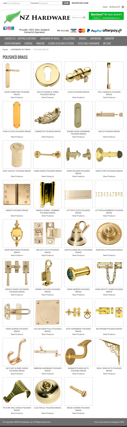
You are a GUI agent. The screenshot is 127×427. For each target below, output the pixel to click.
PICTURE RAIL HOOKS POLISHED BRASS (17, 408)
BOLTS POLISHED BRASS (109, 131)
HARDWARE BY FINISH (20, 49)
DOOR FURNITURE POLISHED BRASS (16, 93)
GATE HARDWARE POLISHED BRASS (78, 330)
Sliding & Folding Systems (61, 43)
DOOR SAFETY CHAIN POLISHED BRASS (109, 290)
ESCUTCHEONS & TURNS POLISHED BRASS (47, 93)
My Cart (107, 43)
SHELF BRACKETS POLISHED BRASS (109, 369)
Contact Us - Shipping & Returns (20, 38)
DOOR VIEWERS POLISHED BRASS (78, 290)
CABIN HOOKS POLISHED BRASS (48, 171)
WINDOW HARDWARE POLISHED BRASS (48, 369)
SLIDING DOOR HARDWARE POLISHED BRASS (78, 132)
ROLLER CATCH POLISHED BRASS (47, 251)
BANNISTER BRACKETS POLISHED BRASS (78, 369)
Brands (83, 38)
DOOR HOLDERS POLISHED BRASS (78, 172)
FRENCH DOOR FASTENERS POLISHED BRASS (17, 290)
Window (40, 43)
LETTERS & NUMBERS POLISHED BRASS (109, 211)
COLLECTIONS (69, 38)
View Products (17, 97)
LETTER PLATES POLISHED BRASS (78, 211)
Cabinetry (109, 38)
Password (35, 3)
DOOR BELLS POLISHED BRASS (109, 250)
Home (5, 49)
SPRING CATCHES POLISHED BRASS (47, 290)
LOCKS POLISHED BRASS (78, 92)
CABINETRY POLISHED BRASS (48, 131)
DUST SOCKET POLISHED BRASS (17, 171)
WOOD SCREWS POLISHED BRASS (78, 408)
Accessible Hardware (88, 43)
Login (5, 3)
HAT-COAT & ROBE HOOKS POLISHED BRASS (17, 369)
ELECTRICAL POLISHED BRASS (47, 407)
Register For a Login (80, 3)
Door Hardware (13, 43)
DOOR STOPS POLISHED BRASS (109, 171)
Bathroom (95, 38)
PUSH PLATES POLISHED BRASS (17, 131)
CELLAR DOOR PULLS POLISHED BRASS (48, 330)
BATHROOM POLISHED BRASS (109, 329)
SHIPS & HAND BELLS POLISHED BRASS (78, 251)
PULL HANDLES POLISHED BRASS (109, 93)
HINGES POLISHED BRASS (17, 210)
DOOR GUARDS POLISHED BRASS (17, 330)
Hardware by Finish (49, 38)
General (28, 43)
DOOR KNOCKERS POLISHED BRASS (17, 251)
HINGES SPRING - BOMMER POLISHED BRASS (47, 211)
